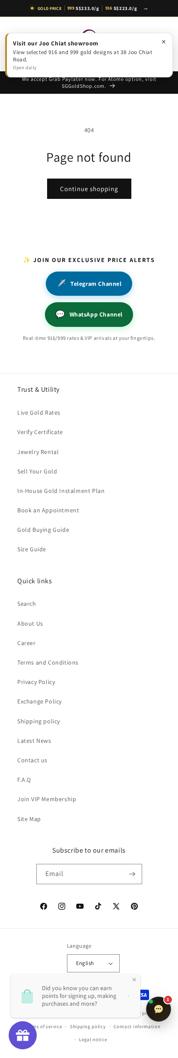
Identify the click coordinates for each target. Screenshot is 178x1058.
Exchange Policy (39, 701)
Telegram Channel (88, 283)
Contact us (32, 760)
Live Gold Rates (38, 412)
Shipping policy (38, 721)
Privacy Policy (36, 682)
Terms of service (43, 1026)
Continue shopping (89, 189)
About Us (30, 623)
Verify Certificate (40, 432)
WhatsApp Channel (89, 314)
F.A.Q (24, 779)
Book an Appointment (48, 510)
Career (26, 643)
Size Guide (31, 549)
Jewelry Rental (38, 452)
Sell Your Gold (37, 471)
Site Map (29, 819)
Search (26, 603)
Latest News (34, 741)
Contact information (137, 1026)
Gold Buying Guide (43, 530)
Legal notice (93, 1039)
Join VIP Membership (46, 799)
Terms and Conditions (48, 662)
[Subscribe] (132, 874)
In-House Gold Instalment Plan (61, 491)
